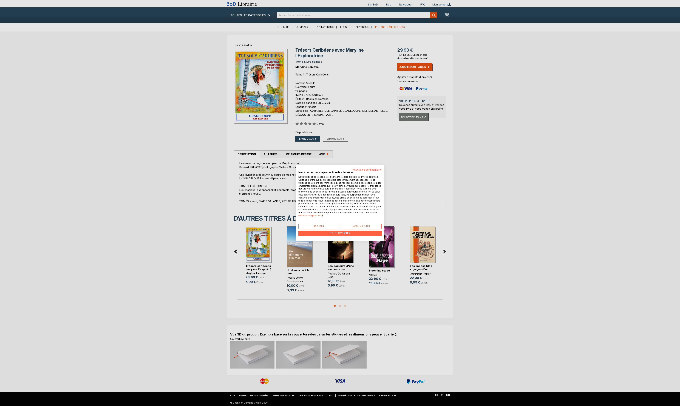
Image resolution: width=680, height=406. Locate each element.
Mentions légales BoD (310, 215)
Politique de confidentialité (367, 169)
